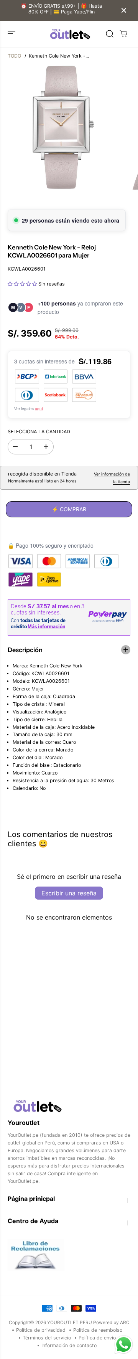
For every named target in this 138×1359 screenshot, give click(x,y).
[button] (12, 34)
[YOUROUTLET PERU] (69, 34)
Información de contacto (69, 1345)
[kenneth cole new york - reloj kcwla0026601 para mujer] (62, 127)
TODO (14, 56)
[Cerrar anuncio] (123, 10)
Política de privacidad (41, 1330)
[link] (69, 1105)
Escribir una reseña (69, 893)
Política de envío (97, 1338)
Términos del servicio (47, 1338)
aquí (39, 408)
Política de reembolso (97, 1330)
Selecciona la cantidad (39, 431)
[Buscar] (110, 34)
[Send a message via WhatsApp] (123, 1344)
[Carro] (123, 34)
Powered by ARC (111, 1322)
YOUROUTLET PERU (69, 1322)
